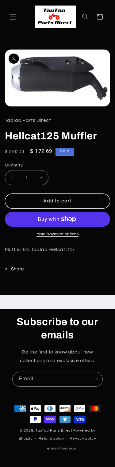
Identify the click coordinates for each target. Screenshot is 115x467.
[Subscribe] (95, 379)
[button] (13, 17)
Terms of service (60, 448)
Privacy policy (83, 438)
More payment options (57, 234)
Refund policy (51, 438)
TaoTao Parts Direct (54, 430)
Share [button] (17, 269)
